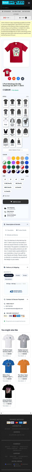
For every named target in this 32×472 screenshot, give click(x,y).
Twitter (17, 464)
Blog (16, 14)
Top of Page (31, 413)
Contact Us (15, 446)
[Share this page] (22, 78)
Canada (18, 275)
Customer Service (23, 456)
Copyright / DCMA (17, 458)
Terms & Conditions (12, 448)
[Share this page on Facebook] (18, 78)
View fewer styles (15, 150)
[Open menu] (29, 3)
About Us (7, 446)
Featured (27, 11)
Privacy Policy (24, 446)
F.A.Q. (6, 456)
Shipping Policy (17, 450)
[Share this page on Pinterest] (9, 78)
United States (8, 275)
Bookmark (18, 466)
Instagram (25, 464)
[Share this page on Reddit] (13, 78)
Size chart (7, 196)
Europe (25, 275)
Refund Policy (23, 448)
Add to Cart (17, 202)
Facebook (9, 464)
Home (1, 413)
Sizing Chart (13, 456)
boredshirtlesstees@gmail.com (14, 308)
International (8, 279)
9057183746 (9, 306)
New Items (17, 11)
